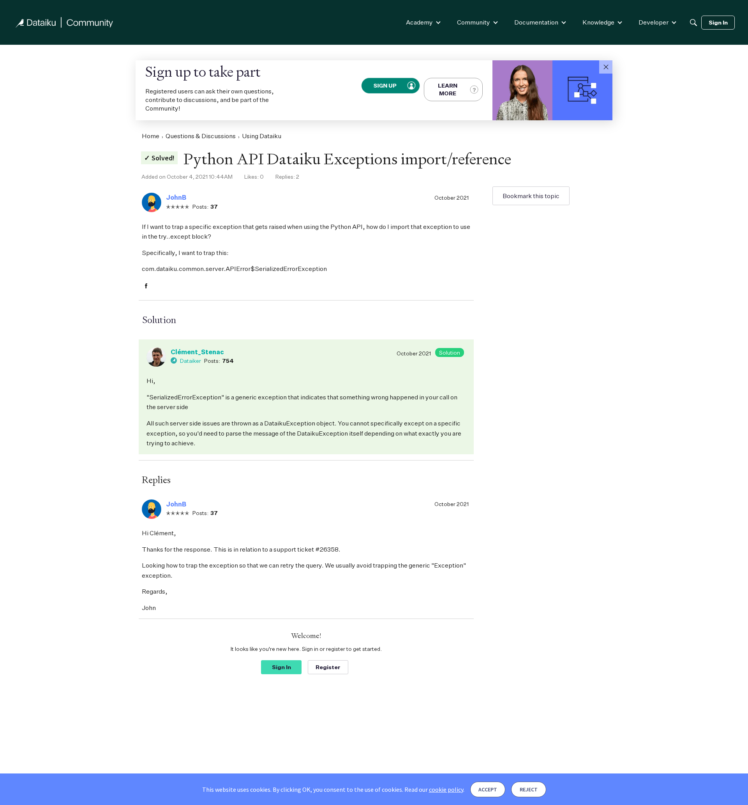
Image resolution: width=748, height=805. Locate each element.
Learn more (447, 89)
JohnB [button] (176, 197)
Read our (433, 789)
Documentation (536, 22)
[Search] (693, 23)
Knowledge (598, 22)
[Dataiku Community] (64, 22)
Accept (487, 789)
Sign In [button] (281, 667)
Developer (654, 22)
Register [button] (328, 667)
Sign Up (385, 85)
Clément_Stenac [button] (197, 352)
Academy (419, 22)
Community (473, 22)
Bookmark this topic (531, 196)
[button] (605, 67)
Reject (529, 789)
